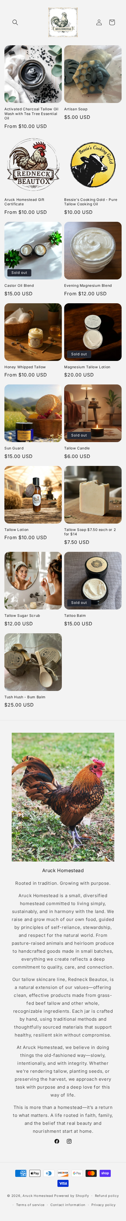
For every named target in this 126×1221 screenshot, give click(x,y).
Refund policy (107, 1196)
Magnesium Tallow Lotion (87, 367)
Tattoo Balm (75, 615)
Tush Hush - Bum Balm (25, 697)
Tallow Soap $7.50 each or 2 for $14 (90, 532)
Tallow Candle (77, 448)
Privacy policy (103, 1205)
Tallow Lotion (16, 529)
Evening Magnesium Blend (88, 285)
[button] (15, 22)
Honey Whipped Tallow (25, 367)
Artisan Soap (75, 109)
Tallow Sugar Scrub (22, 615)
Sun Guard (13, 448)
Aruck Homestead (38, 1196)
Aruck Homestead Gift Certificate (24, 201)
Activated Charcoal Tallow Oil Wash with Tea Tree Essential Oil (31, 113)
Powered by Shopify (71, 1196)
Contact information (68, 1205)
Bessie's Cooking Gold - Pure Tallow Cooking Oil (91, 201)
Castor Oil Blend (19, 285)
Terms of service (30, 1205)
